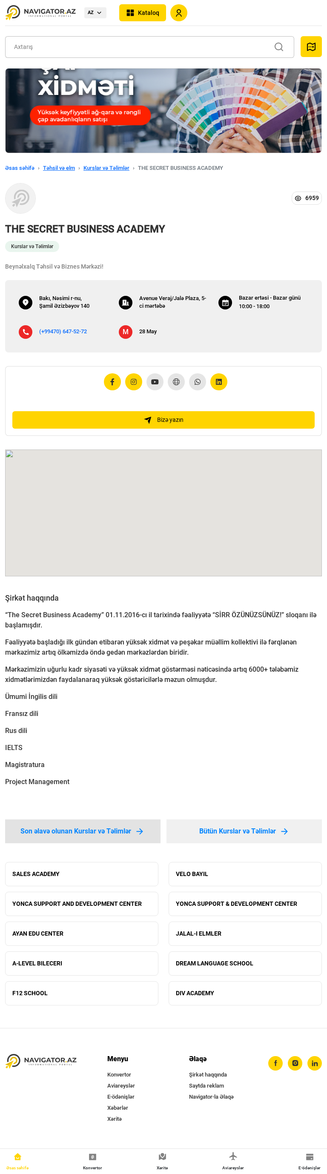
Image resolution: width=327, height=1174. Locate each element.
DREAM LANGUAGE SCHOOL (214, 963)
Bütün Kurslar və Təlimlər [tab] (237, 831)
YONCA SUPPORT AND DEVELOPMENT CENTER (77, 903)
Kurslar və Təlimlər (106, 168)
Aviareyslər (121, 1085)
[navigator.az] (41, 1061)
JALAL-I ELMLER (198, 933)
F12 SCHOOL (30, 993)
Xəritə (114, 1119)
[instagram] (295, 1063)
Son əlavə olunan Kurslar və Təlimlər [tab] (75, 831)
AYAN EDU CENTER (37, 933)
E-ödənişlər (121, 1097)
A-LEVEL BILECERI (37, 963)
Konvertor (119, 1074)
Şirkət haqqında (208, 1074)
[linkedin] (314, 1063)
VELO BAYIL (192, 873)
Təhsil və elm (59, 168)
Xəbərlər (117, 1108)
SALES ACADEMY (36, 873)
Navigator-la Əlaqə (211, 1097)
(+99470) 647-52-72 (63, 331)
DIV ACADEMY (195, 993)
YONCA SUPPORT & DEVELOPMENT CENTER (236, 903)
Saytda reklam (206, 1085)
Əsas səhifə (19, 168)
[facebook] (275, 1063)
